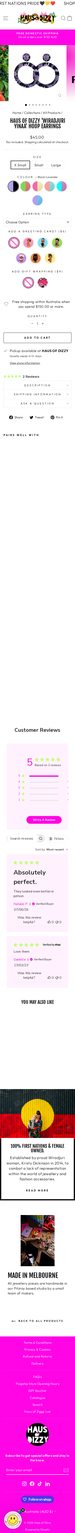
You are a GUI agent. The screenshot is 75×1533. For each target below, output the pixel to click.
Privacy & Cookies (37, 1349)
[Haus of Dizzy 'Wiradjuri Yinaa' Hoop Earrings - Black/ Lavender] (9, 618)
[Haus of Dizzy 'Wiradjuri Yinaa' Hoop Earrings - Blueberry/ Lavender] (9, 675)
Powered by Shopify (37, 1529)
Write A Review (44, 820)
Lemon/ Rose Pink (37, 186)
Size (37, 157)
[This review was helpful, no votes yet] (49, 922)
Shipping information (37, 394)
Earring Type (37, 213)
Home (16, 113)
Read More (37, 1190)
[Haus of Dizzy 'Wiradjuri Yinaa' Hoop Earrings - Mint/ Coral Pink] (9, 652)
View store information (25, 363)
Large (56, 165)
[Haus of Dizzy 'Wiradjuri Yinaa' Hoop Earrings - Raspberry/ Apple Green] (9, 630)
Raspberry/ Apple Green (25, 186)
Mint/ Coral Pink (49, 186)
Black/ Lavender (13, 186)
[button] (13, 1520)
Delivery (37, 1363)
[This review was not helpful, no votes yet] (56, 922)
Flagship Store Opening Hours (37, 1384)
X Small (20, 165)
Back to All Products (40, 1320)
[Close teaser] (23, 1510)
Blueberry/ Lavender (37, 200)
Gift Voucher (37, 1391)
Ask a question (37, 403)
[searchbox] (22, 838)
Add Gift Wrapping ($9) (37, 271)
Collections (32, 113)
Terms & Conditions (37, 1343)
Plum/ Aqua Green (61, 186)
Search (37, 1405)
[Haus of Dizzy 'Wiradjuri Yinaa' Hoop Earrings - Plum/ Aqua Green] (9, 663)
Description (37, 385)
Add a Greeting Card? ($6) (37, 231)
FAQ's (37, 1377)
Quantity (38, 316)
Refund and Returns (37, 1356)
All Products (51, 113)
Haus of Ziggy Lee (37, 1412)
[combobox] (51, 850)
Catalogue (37, 1398)
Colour (37, 177)
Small (38, 165)
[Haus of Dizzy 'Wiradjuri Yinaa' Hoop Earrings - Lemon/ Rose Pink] (9, 641)
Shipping (30, 142)
